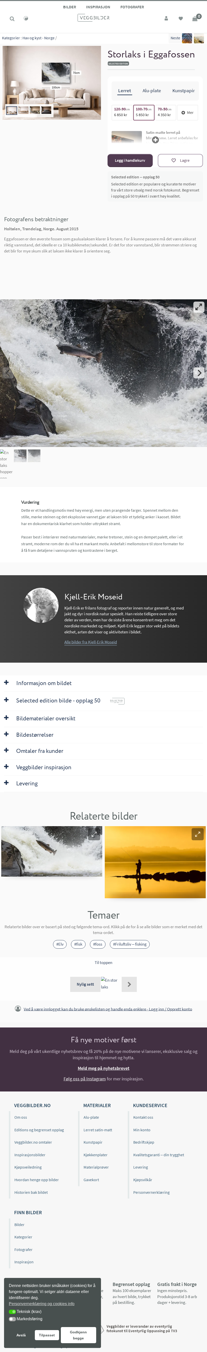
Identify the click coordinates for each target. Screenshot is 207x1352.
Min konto (141, 1129)
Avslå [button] (21, 1335)
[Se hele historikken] (129, 984)
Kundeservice (150, 1105)
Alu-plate (91, 1117)
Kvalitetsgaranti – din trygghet (158, 1154)
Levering (140, 1167)
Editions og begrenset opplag (39, 1129)
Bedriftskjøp (143, 1142)
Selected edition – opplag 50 (135, 176)
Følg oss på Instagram (85, 1079)
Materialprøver (96, 1167)
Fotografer (132, 6)
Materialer (97, 1105)
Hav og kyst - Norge (38, 37)
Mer (190, 112)
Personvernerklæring (151, 1192)
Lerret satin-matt (98, 1129)
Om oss (20, 1117)
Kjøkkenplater (96, 1154)
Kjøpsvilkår (142, 1179)
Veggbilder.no (32, 1105)
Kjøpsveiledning (28, 1167)
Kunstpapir (93, 1142)
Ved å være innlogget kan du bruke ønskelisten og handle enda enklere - (108, 1009)
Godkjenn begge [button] (78, 1335)
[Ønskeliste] (181, 19)
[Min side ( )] (167, 19)
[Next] (198, 372)
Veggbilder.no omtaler (33, 1142)
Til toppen (103, 962)
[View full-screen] (198, 307)
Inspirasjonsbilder (29, 1154)
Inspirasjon (98, 6)
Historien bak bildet (31, 1192)
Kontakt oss (143, 1117)
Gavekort (91, 1179)
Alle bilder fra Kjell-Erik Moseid (90, 642)
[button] (94, 834)
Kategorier (11, 37)
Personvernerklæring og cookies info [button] (41, 1304)
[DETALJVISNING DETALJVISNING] (103, 373)
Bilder (69, 6)
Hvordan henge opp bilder (36, 1179)
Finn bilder (28, 1212)
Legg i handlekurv (130, 160)
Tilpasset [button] (47, 1335)
